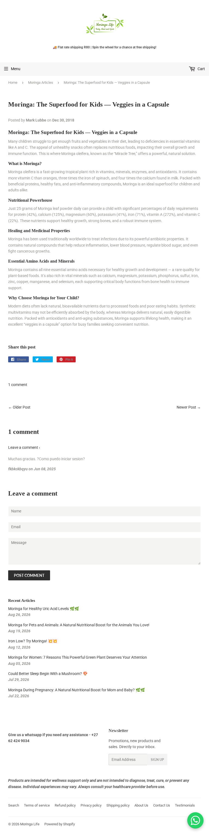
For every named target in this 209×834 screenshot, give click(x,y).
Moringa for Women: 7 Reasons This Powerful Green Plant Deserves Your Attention (77, 657)
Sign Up (157, 760)
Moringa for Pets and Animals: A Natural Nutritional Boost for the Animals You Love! (78, 625)
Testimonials (185, 805)
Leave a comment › (24, 447)
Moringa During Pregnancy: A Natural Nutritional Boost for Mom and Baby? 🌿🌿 (76, 690)
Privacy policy (91, 805)
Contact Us (161, 805)
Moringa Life (29, 824)
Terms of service (37, 805)
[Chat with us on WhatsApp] (195, 820)
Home (12, 82)
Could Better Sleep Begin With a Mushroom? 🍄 (47, 673)
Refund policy (65, 805)
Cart (201, 69)
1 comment (17, 384)
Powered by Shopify (59, 824)
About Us (141, 805)
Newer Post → (189, 407)
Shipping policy (118, 805)
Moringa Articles (40, 82)
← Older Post (19, 407)
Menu (15, 69)
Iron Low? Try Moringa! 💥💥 (32, 641)
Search (13, 805)
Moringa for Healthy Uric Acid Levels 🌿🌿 (43, 608)
